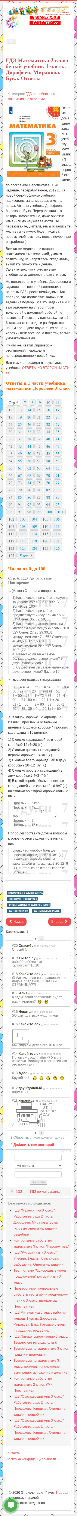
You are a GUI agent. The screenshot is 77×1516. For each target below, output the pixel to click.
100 (49, 511)
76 (48, 482)
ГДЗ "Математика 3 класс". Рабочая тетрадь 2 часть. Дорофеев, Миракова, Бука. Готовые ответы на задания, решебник (35, 1222)
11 (58, 402)
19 (20, 417)
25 (20, 424)
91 (20, 504)
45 (39, 446)
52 (48, 453)
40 (48, 438)
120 (45, 540)
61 (20, 468)
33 (39, 431)
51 (39, 453)
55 (20, 460)
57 (39, 460)
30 (10, 431)
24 (10, 424)
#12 (15, 1088)
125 (45, 548)
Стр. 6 (13, 402)
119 (34, 540)
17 (57, 409)
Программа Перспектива (22, 898)
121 (57, 540)
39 (39, 438)
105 (45, 519)
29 (57, 424)
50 (29, 453)
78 (10, 489)
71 (57, 475)
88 (48, 497)
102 (11, 519)
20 (29, 417)
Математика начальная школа (25, 892)
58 (48, 460)
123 (23, 548)
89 (57, 497)
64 (48, 468)
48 (10, 453)
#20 (15, 945)
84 (10, 497)
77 (57, 482)
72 (10, 482)
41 (57, 438)
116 (57, 533)
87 (39, 497)
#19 (15, 958)
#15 (15, 1024)
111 (57, 526)
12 (10, 409)
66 (10, 475)
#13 (15, 1073)
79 (20, 489)
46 (48, 446)
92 (29, 504)
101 (60, 511)
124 (34, 548)
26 (29, 424)
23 (57, 417)
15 (39, 409)
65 (57, 468)
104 (34, 519)
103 (23, 519)
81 (39, 489)
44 (29, 446)
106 (57, 519)
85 (20, 497)
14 (29, 409)
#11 (15, 1100)
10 (48, 402)
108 (23, 526)
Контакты (13, 1453)
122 (11, 548)
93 (39, 504)
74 (29, 482)
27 (39, 424)
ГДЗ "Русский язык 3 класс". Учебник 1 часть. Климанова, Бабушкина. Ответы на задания (38, 1258)
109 (34, 526)
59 (57, 460)
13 (20, 409)
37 (20, 438)
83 (57, 489)
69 (39, 475)
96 (10, 511)
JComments (65, 1151)
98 (29, 511)
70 (48, 475)
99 (39, 511)
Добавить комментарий (33, 1145)
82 (48, 489)
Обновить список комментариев (38, 1137)
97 (20, 511)
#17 (15, 993)
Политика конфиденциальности (31, 1459)
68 (29, 475)
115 (45, 533)
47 (57, 446)
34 (48, 431)
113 (23, 533)
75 (39, 482)
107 (11, 526)
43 (20, 446)
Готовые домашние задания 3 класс (29, 904)
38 (29, 438)
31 (20, 431)
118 (23, 540)
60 (10, 468)
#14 (15, 1053)
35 (57, 431)
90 (10, 504)
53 (57, 453)
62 (29, 468)
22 (48, 417)
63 (39, 468)
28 (48, 424)
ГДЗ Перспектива (18, 910)
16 (48, 409)
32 (29, 431)
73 (20, 482)
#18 (15, 974)
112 (11, 533)
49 (20, 453)
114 (34, 533)
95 (57, 504)
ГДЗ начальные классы (46, 910)
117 (11, 540)
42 (10, 446)
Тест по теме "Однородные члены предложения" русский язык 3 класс (40, 1276)
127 (11, 555)
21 (39, 417)
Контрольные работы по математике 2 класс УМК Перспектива (32, 1384)
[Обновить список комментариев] (28, 931)
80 (29, 489)
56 (29, 460)
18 (10, 417)
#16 (15, 1011)
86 (29, 497)
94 (48, 504)
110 (45, 526)
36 (10, 438)
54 (10, 460)
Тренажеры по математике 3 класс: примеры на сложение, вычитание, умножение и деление (40, 1366)
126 (57, 548)
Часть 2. (26, 555)
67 (20, 475)
